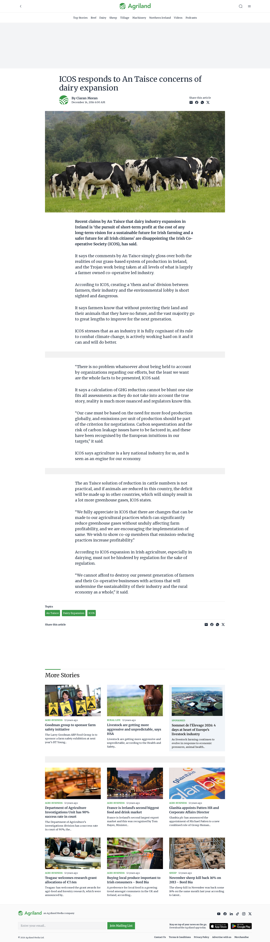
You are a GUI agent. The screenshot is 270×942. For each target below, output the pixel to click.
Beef (93, 17)
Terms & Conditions (180, 937)
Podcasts (191, 17)
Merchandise (241, 937)
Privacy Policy (201, 937)
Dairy (102, 17)
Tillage (124, 17)
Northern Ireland (160, 17)
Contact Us (160, 937)
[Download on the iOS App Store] (218, 926)
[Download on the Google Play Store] (241, 926)
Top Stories (80, 17)
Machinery (139, 17)
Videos (178, 17)
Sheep (113, 17)
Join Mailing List (121, 925)
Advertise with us (221, 937)
